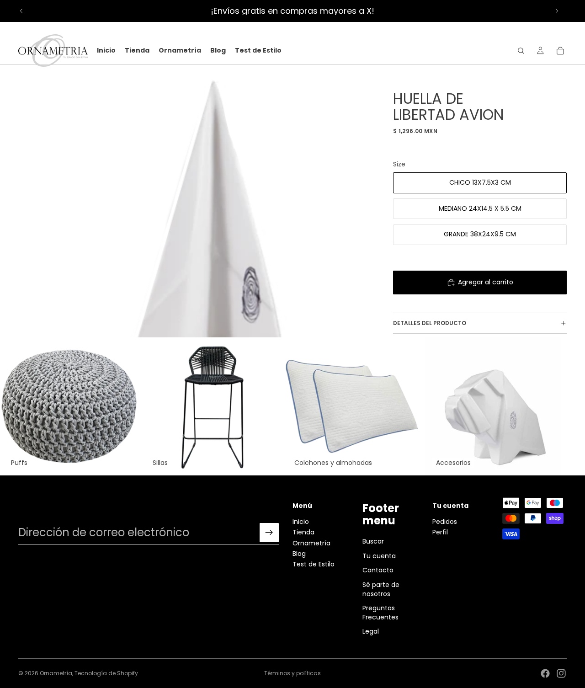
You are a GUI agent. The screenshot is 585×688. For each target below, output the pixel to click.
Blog (299, 553)
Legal (370, 631)
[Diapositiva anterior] (21, 11)
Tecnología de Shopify (106, 673)
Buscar (373, 541)
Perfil (440, 532)
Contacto (378, 570)
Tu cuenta (379, 555)
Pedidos (444, 521)
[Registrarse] (269, 532)
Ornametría (311, 543)
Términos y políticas (292, 673)
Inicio (300, 521)
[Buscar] (521, 51)
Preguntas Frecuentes (380, 612)
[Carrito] (560, 51)
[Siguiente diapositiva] (557, 11)
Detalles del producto (429, 323)
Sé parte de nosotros (380, 589)
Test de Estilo (313, 564)
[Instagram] (561, 673)
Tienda (303, 532)
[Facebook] (545, 673)
